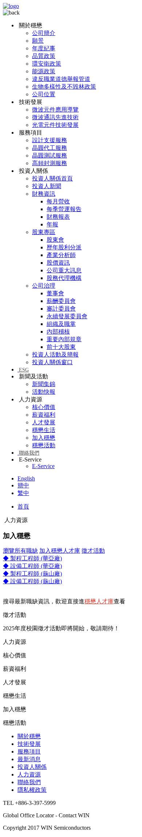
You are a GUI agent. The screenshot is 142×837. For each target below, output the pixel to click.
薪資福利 (43, 415)
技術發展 (29, 744)
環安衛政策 (46, 64)
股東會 (55, 240)
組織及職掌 (61, 324)
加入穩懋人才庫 (59, 551)
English (26, 478)
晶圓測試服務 (49, 155)
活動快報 (43, 392)
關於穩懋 (29, 736)
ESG (24, 370)
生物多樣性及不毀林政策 (64, 86)
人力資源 (29, 774)
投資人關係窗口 (52, 362)
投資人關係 (32, 767)
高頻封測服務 (49, 163)
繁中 (23, 493)
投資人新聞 (46, 186)
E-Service (43, 466)
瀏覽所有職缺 (20, 551)
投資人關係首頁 (52, 178)
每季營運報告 (64, 209)
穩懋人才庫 (99, 601)
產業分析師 (61, 255)
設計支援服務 (49, 140)
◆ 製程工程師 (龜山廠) (32, 574)
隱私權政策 (32, 790)
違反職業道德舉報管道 (61, 79)
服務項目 (29, 751)
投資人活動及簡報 (55, 354)
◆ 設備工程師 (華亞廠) (32, 566)
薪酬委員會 (61, 301)
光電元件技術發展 (55, 125)
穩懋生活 (43, 430)
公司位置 (43, 94)
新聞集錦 (43, 384)
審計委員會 (61, 308)
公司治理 (43, 286)
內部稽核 (58, 331)
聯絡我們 (29, 453)
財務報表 (58, 217)
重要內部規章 (64, 339)
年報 (52, 224)
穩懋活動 (43, 445)
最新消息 (29, 759)
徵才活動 (93, 551)
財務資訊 (43, 194)
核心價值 (43, 407)
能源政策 (43, 71)
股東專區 (43, 232)
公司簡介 (43, 33)
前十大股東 (61, 347)
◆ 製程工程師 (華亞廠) (32, 558)
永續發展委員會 (67, 316)
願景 (38, 41)
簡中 (23, 485)
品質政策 (43, 56)
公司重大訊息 (64, 270)
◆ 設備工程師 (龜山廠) (32, 581)
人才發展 (43, 422)
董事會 (55, 293)
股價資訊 (58, 263)
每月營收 (58, 201)
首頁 (23, 506)
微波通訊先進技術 (55, 117)
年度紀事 (43, 48)
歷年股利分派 (64, 247)
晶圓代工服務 (49, 148)
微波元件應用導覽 (55, 109)
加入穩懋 (43, 438)
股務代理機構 (64, 278)
